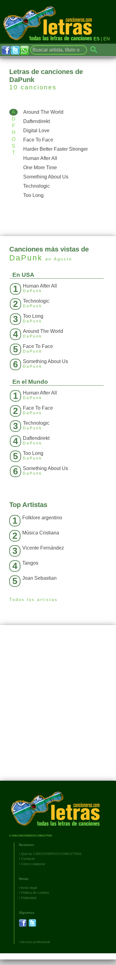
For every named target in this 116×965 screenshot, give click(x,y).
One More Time (40, 167)
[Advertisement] (58, 707)
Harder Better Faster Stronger (55, 149)
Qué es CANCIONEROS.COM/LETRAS (51, 854)
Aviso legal (29, 887)
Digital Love (36, 130)
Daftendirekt (36, 121)
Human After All (40, 158)
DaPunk (26, 257)
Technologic (36, 186)
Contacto (28, 859)
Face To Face (38, 139)
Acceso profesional (35, 942)
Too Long (33, 195)
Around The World (43, 112)
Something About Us (45, 176)
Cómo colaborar (33, 864)
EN (106, 38)
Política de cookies (35, 892)
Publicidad (28, 898)
